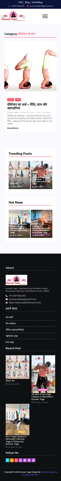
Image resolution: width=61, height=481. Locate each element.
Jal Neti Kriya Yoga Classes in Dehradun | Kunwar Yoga (41, 180)
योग (17, 99)
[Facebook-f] (7, 460)
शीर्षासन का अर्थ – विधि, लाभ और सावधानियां (27, 106)
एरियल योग (14, 183)
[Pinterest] (29, 460)
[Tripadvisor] (33, 460)
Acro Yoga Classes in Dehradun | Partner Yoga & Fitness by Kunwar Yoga (18, 228)
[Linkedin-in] (16, 460)
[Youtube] (25, 460)
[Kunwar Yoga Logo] (16, 280)
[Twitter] (12, 460)
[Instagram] (20, 460)
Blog (11, 99)
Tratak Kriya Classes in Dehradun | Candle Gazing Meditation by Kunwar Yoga (41, 228)
